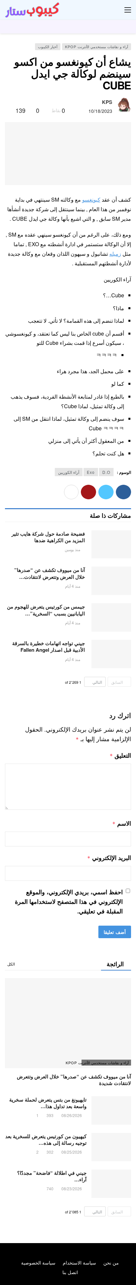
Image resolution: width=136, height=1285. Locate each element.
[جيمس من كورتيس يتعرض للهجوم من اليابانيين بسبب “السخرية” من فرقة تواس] (111, 617)
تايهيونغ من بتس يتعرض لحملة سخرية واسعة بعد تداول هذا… (47, 1103)
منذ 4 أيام (72, 586)
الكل (11, 964)
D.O (106, 472)
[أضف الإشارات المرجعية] (8, 110)
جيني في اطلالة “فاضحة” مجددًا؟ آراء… (51, 1176)
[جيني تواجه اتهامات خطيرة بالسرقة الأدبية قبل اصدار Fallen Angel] (111, 654)
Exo (91, 472)
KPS (107, 102)
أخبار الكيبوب (47, 46)
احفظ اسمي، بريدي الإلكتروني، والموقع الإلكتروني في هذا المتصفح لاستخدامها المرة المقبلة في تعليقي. (69, 901)
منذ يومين (72, 549)
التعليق (120, 755)
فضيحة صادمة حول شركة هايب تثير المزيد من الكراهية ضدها (48, 537)
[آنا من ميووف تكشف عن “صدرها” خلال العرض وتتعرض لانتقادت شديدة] (111, 581)
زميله (115, 253)
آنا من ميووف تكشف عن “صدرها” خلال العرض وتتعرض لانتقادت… (49, 573)
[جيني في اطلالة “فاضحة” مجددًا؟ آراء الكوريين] (111, 1184)
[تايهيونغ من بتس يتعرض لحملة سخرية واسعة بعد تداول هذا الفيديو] (111, 1110)
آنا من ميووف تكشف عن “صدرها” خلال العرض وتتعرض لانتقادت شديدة (74, 1080)
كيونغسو (91, 199)
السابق (117, 682)
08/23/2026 (71, 1188)
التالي (97, 682)
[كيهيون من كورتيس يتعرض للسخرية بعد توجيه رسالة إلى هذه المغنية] (111, 1147)
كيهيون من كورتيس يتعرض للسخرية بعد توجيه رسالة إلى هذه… (45, 1139)
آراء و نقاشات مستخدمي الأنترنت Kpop (96, 46)
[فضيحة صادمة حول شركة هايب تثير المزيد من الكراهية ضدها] (111, 544)
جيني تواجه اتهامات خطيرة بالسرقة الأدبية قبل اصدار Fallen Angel (48, 646)
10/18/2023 (100, 111)
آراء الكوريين (68, 472)
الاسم (121, 823)
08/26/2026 (71, 1115)
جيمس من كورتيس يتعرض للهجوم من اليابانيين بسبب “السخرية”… (46, 610)
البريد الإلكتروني (109, 857)
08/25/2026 (71, 1152)
